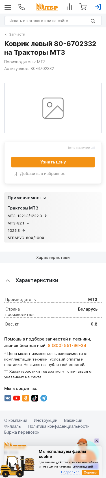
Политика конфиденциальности (59, 426)
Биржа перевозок (21, 432)
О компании (15, 420)
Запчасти (17, 34)
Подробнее (70, 472)
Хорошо (90, 472)
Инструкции (45, 420)
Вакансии (73, 420)
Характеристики (53, 257)
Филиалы (12, 426)
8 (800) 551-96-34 (67, 345)
